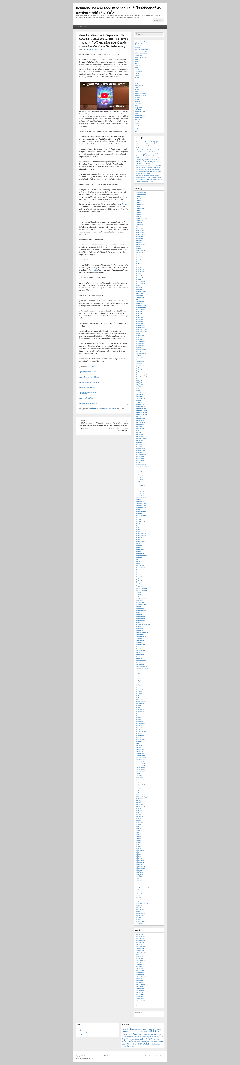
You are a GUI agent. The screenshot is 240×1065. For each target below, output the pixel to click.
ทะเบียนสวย (139, 799)
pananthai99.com (141, 511)
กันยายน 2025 (140, 956)
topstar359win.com (141, 702)
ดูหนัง (137, 791)
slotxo (136, 105)
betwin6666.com (140, 276)
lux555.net (139, 442)
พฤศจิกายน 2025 (141, 952)
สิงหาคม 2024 (140, 982)
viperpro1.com (140, 749)
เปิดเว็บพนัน (139, 894)
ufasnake (138, 733)
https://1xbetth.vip (140, 111)
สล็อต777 (138, 844)
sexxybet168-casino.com (143, 624)
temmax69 (139, 688)
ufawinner (139, 737)
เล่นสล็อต (138, 896)
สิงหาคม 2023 (140, 1006)
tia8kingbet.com (140, 696)
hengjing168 (139, 371)
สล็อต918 (138, 848)
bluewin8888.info (140, 282)
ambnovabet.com (141, 250)
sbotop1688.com (140, 616)
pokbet (138, 563)
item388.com (139, 387)
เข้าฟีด (80, 1031)
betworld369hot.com (141, 278)
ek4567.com (139, 319)
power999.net (140, 565)
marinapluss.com (141, 454)
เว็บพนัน (138, 908)
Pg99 (137, 527)
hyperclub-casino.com (142, 379)
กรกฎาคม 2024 (140, 984)
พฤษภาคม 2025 (140, 964)
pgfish (138, 531)
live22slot (137, 65)
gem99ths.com (140, 357)
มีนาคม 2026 (139, 944)
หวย (137, 882)
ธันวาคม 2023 (140, 998)
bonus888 (139, 290)
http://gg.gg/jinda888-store (87, 393)
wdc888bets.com (141, 757)
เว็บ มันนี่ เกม (139, 898)
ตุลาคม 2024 (139, 978)
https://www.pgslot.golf (141, 57)
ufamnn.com (139, 727)
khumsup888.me (140, 406)
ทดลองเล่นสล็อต (140, 795)
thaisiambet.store (141, 690)
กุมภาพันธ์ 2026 (140, 946)
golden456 (139, 363)
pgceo (138, 529)
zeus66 (138, 781)
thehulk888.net (140, 694)
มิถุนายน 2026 (140, 938)
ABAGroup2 (139, 228)
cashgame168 (140, 298)
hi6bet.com (139, 373)
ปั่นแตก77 (139, 813)
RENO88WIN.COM (141, 589)
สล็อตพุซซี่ (139, 858)
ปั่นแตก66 (139, 811)
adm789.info (139, 236)
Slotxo (138, 656)
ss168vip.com (140, 664)
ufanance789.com (141, 731)
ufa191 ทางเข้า (140, 710)
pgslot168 (139, 545)
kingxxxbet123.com (141, 412)
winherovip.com (140, 761)
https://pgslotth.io (139, 117)
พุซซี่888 (138, 820)
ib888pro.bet (139, 381)
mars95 (138, 462)
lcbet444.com (140, 424)
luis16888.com (140, 440)
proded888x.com (140, 569)
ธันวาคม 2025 (140, 950)
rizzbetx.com (139, 597)
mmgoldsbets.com (141, 472)
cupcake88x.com (141, 307)
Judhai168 (139, 402)
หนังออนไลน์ (139, 880)
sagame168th (140, 608)
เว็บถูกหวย (139, 906)
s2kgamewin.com (141, 604)
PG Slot (138, 519)
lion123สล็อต (139, 426)
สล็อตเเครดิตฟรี (140, 868)
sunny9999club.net (141, 678)
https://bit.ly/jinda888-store (87, 372)
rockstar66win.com (141, 599)
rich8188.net (139, 595)
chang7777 (139, 303)
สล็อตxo (138, 856)
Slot (137, 646)
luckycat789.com (141, 438)
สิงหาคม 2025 (140, 958)
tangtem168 (139, 684)
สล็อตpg (138, 854)
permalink (81, 410)
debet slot (139, 311)
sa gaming (138, 46)
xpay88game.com (141, 771)
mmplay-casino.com (141, 474)
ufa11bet (138, 705)
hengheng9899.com (141, 369)
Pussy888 (139, 583)
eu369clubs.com (140, 325)
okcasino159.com (141, 503)
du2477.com (139, 317)
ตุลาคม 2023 (139, 1002)
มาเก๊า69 (138, 824)
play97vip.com (140, 561)
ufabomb (138, 719)
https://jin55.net (139, 85)
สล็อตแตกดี (139, 870)
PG (137, 517)
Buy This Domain (83, 27)
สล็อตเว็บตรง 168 (141, 866)
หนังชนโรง (138, 67)
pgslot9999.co (140, 553)
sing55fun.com (140, 640)
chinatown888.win (141, 305)
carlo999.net (139, 295)
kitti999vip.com (140, 418)
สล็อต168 (138, 834)
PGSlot (138, 543)
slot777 (137, 121)
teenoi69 (138, 686)
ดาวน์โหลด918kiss (140, 1036)
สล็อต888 (124, 204)
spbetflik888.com (141, 660)
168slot (138, 196)
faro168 (135, 1029)
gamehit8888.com (141, 353)
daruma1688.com (141, 309)
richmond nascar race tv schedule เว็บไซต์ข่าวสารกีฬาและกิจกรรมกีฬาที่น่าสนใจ (118, 10)
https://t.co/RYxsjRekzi (86, 398)
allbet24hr (139, 242)
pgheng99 (139, 537)
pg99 (136, 61)
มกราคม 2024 (140, 996)
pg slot (137, 129)
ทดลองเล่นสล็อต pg (141, 797)
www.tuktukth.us (140, 767)
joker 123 (137, 81)
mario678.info (140, 460)
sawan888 (139, 612)
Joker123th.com (140, 399)
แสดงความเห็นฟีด (83, 1033)
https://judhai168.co (140, 93)
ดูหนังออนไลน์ (139, 44)
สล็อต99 (137, 99)
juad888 (138, 400)
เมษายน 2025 (140, 966)
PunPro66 (139, 571)
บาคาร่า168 (138, 103)
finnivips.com (140, 335)
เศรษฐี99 (138, 917)
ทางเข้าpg (139, 801)
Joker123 (138, 393)
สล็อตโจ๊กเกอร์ (140, 872)
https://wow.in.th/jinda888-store (89, 382)
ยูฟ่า (137, 826)
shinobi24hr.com (140, 638)
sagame (138, 606)
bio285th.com (140, 280)
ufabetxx (138, 717)
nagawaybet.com (141, 484)
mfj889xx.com (140, 468)
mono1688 (139, 478)
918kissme (139, 222)
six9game (139, 642)
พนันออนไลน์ (140, 816)
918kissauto (139, 220)
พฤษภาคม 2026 (140, 940)
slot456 (137, 75)
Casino (138, 299)
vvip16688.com (140, 755)
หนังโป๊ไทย (138, 109)
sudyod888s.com (141, 676)
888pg (138, 210)
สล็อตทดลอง (138, 107)
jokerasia (137, 127)
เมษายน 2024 (140, 990)
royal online (139, 601)
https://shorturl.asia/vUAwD (88, 403)
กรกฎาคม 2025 (140, 960)
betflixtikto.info (140, 270)
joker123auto (139, 395)
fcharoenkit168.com (141, 329)
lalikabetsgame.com (141, 422)
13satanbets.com (141, 192)
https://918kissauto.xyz (141, 42)
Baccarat (138, 258)
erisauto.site (139, 323)
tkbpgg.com (139, 700)
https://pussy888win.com (142, 54)
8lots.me (138, 212)
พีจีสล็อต (138, 818)
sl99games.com (140, 644)
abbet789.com (140, 230)
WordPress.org (82, 1035)
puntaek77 (139, 581)
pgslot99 (138, 551)
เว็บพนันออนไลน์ (140, 910)
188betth (138, 200)
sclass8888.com (140, 620)
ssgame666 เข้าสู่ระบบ (142, 668)
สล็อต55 (138, 838)
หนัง (137, 878)
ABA (137, 226)
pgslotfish (139, 557)
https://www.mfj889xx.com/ (143, 375)
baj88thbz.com (140, 260)
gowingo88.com (140, 365)
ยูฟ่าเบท (138, 828)
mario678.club (140, 456)
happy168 (139, 367)
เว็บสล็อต (138, 912)
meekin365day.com (141, 464)
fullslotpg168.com (141, 349)
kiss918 (138, 416)
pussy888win (139, 585)
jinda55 (138, 389)
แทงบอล (138, 919)
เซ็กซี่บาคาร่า (139, 892)
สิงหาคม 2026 (140, 934)
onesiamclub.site (141, 507)
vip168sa (138, 747)
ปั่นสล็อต (138, 809)
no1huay (138, 500)
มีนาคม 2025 (139, 968)
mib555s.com (140, 470)
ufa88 (137, 713)
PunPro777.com (140, 577)
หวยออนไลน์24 (140, 886)
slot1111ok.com (140, 650)
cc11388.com (140, 301)
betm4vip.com (140, 274)
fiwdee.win (139, 339)
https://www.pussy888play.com (143, 52)
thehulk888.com (140, 692)
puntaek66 (139, 579)
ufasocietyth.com (141, 735)
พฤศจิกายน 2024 (141, 976)
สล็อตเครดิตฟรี (140, 862)
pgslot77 (138, 547)
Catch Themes (160, 1056)
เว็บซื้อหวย (139, 902)
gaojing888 (139, 355)
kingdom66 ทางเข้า (141, 410)
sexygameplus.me (141, 636)
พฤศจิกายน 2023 (141, 1000)
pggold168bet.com (141, 533)
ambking (138, 248)
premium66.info (140, 567)
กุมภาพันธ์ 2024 (140, 994)
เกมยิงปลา (139, 890)
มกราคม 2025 (140, 972)
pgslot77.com (140, 549)
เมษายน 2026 (140, 942)
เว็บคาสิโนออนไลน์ (141, 900)
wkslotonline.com (141, 763)
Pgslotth (138, 559)
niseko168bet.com (141, 496)
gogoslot (137, 131)
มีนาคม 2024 (139, 992)
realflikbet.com (140, 587)
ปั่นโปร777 (139, 814)
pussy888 (137, 101)
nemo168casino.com (142, 492)
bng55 (138, 286)
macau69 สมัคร (140, 450)
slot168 (137, 73)
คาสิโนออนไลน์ (140, 785)
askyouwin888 (140, 252)
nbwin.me (139, 488)
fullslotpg (138, 347)
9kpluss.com (139, 224)
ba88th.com (139, 256)
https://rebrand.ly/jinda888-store (89, 377)
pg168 (136, 83)
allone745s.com (140, 244)
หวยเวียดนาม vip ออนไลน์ (143, 888)
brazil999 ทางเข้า (141, 291)
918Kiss (138, 216)
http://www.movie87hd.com (142, 50)
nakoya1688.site (140, 486)
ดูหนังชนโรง (138, 71)
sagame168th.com (141, 610)
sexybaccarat (138, 56)
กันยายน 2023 (140, 1004)
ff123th (138, 333)
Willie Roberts (98, 49)
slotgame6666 (140, 654)
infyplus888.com (140, 385)
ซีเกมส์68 (138, 789)
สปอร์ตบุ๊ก (139, 830)
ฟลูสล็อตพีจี (139, 822)
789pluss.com (140, 208)
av (137, 254)
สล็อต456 (138, 836)
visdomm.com (140, 753)
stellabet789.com (141, 674)
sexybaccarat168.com (142, 632)
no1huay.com (140, 501)
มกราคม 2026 (140, 948)
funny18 (138, 351)
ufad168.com (139, 721)
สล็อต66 (137, 77)
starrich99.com (140, 672)
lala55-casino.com (141, 420)
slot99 (136, 87)
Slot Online (139, 648)
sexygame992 (140, 634)
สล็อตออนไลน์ (140, 860)
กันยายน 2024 (140, 980)
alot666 (138, 246)
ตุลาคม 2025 (139, 954)
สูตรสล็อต (139, 876)
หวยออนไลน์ (139, 884)
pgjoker (138, 539)
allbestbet (139, 240)
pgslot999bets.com (141, 555)
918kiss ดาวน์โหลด (141, 218)
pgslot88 (137, 123)
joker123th (139, 397)
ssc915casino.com (141, 666)
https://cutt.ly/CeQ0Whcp (87, 387)
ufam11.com (139, 725)
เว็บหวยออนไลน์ (140, 914)
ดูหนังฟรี (137, 69)
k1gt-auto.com (140, 404)
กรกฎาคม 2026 (140, 936)
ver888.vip (139, 745)
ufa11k (138, 707)
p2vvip (138, 509)
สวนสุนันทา (139, 874)
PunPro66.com (140, 573)
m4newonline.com (141, 444)
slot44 (136, 91)
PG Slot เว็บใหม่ (140, 521)
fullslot (137, 63)
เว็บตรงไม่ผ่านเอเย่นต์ (142, 904)
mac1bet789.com (141, 448)
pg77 (137, 525)
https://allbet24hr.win (140, 115)
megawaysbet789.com (142, 466)
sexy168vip (139, 628)
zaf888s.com (139, 777)
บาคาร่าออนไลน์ (140, 807)
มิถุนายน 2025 (140, 962)
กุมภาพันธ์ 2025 (140, 970)
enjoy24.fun (139, 321)
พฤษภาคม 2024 (140, 988)
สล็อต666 (138, 842)
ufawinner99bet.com (141, 739)
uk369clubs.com (140, 741)
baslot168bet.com (141, 264)
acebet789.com (140, 234)
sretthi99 (138, 662)
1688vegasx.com (141, 194)
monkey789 (139, 476)
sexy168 (138, 626)
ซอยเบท (138, 787)
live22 (139, 1032)
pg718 (138, 523)
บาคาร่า (138, 803)
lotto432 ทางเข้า (140, 434)
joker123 (137, 48)
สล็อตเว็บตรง (139, 864)
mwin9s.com (139, 482)
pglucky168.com (140, 541)
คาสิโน (138, 783)
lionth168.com (140, 428)
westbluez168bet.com (142, 759)
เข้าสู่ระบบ (81, 1029)
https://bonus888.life (140, 95)
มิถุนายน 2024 (140, 986)
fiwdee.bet (139, 337)
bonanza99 (139, 288)
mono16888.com (140, 480)
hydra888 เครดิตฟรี (141, 377)
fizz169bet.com (140, 341)
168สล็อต (138, 198)
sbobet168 (139, 614)
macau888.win (140, 452)
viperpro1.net (139, 751)
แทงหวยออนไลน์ (140, 921)
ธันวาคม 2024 (140, 974)
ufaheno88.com (140, 723)
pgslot (136, 59)
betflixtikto (139, 268)
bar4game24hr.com (141, 262)
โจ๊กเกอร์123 (139, 923)
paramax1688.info (141, 515)
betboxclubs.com (141, 266)
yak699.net (139, 775)
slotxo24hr (139, 658)
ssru (137, 670)
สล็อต (96, 270)
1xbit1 (138, 202)
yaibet (138, 773)
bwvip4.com (139, 293)
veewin (138, 743)
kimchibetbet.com (141, 408)
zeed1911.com (140, 779)
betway (137, 125)
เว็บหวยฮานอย (140, 915)
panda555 (139, 513)
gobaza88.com (140, 361)
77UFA (138, 206)
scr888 (138, 622)
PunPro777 (139, 575)
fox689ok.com (140, 343)
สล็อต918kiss (140, 850)
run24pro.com (140, 603)
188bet (124, 1029)
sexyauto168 (139, 630)
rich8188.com (140, 593)
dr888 (137, 315)
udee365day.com (141, 704)
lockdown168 (139, 432)
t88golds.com (140, 682)
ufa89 (137, 715)
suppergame (139, 680)
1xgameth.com (140, 204)
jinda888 (104, 408)
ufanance (138, 729)
